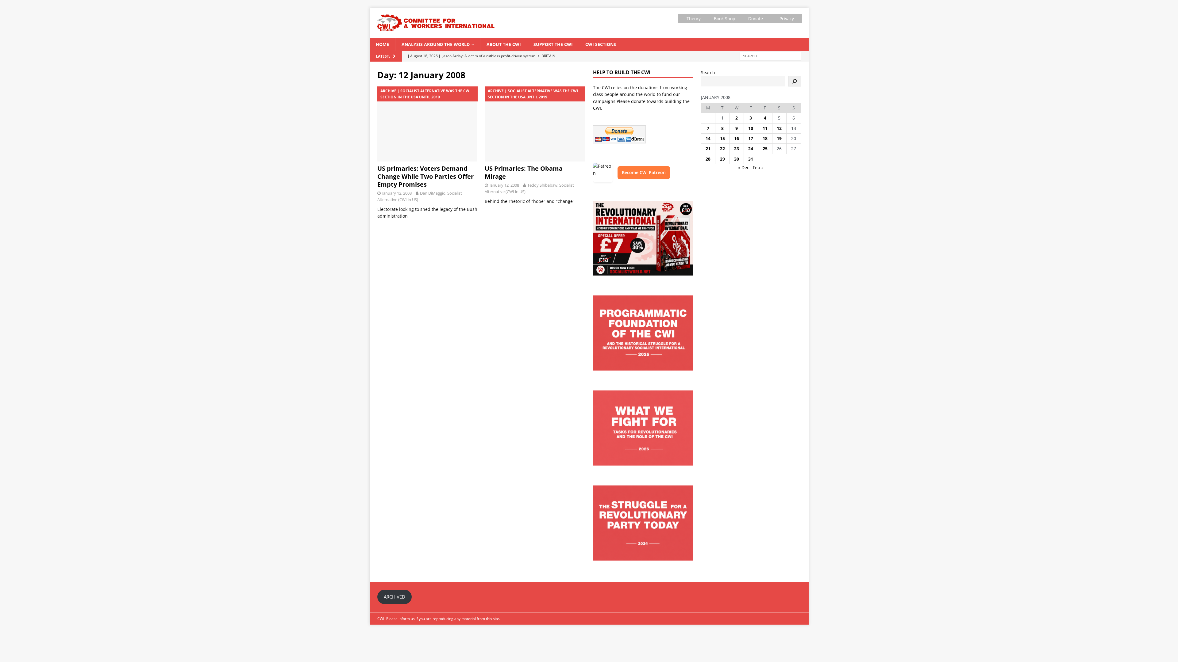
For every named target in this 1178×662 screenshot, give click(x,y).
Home (382, 44)
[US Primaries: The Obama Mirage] (535, 124)
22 (722, 148)
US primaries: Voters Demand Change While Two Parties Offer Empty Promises (425, 176)
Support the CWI (553, 44)
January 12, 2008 (397, 193)
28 (708, 159)
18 (765, 138)
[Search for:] (770, 56)
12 (779, 128)
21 (708, 148)
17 (750, 138)
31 (750, 159)
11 (765, 128)
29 (722, 159)
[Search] (794, 81)
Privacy (787, 18)
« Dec (743, 167)
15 (722, 138)
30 (736, 159)
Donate (755, 18)
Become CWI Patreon (644, 172)
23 (736, 148)
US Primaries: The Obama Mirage (524, 172)
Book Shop (724, 18)
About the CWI (504, 44)
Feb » (758, 167)
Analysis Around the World (436, 44)
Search (708, 72)
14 (708, 138)
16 (736, 138)
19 (779, 138)
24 (750, 148)
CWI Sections (600, 44)
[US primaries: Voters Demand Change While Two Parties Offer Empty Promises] (427, 124)
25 (765, 148)
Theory (694, 18)
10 (750, 128)
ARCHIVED (394, 597)
